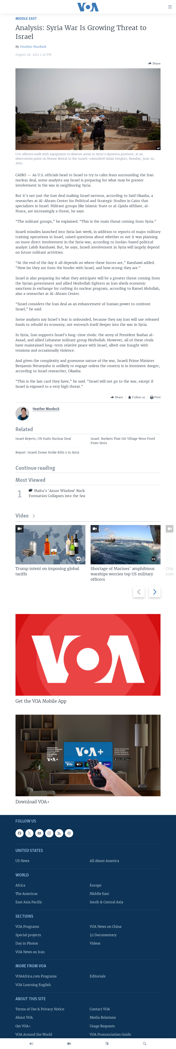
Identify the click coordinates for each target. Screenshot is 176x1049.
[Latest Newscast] (31, 1043)
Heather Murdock (33, 47)
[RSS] (59, 833)
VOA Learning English (33, 985)
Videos (95, 944)
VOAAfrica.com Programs (36, 976)
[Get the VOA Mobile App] (88, 655)
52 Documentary (103, 935)
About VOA (24, 1017)
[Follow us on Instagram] (49, 833)
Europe (95, 885)
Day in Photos (26, 944)
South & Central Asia (106, 902)
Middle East (26, 19)
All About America (104, 861)
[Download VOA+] (88, 755)
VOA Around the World (33, 1034)
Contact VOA (100, 1009)
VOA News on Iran (30, 952)
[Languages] (106, 1043)
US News (22, 861)
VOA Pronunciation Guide (110, 1034)
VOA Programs (27, 927)
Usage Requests (102, 1026)
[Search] (144, 1043)
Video (22, 516)
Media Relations (103, 1017)
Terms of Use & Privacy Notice (39, 1009)
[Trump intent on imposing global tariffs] (50, 544)
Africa (20, 885)
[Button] (154, 63)
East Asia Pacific (28, 902)
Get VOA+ (23, 1026)
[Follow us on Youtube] (39, 833)
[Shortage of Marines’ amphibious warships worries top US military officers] (126, 544)
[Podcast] (69, 833)
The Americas (26, 894)
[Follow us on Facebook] (19, 833)
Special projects (28, 935)
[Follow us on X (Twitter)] (29, 833)
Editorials (98, 976)
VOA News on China (105, 927)
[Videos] (69, 1043)
